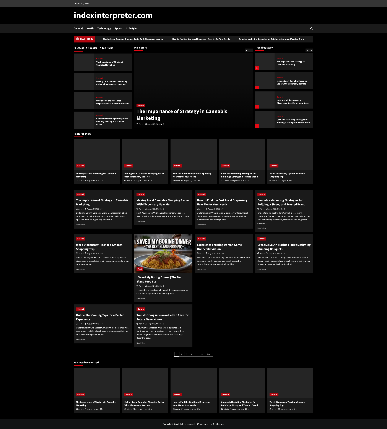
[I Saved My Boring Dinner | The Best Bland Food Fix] (163, 253)
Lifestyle (131, 28)
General (78, 28)
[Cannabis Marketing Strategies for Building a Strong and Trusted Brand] (265, 119)
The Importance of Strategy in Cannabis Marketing (182, 115)
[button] (311, 28)
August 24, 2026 (153, 286)
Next (209, 354)
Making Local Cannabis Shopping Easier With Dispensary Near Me (123, 39)
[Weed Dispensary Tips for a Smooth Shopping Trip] (290, 154)
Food (140, 269)
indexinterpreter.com (113, 15)
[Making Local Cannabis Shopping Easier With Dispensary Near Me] (265, 80)
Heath (90, 28)
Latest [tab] (80, 48)
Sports (119, 28)
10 (201, 354)
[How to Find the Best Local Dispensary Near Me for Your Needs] (265, 100)
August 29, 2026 (153, 124)
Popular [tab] (92, 48)
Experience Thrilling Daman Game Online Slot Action (219, 247)
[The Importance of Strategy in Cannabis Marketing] (265, 61)
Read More (80, 225)
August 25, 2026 (190, 180)
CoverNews (203, 423)
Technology (104, 28)
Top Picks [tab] (107, 48)
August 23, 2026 (93, 324)
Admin (141, 124)
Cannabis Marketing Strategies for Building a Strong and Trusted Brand (261, 39)
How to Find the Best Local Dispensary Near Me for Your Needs (191, 39)
